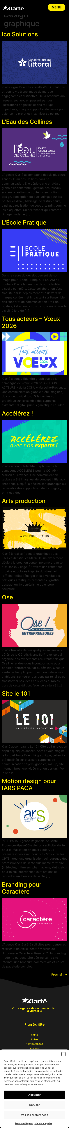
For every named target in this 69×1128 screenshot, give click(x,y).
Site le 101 (16, 693)
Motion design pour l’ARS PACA (29, 784)
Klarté (34, 1034)
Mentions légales (24, 1123)
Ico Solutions (20, 34)
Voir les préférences (34, 1115)
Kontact (34, 1048)
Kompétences (34, 1044)
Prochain (59, 974)
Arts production (23, 500)
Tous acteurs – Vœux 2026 (31, 322)
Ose (7, 597)
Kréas (34, 1039)
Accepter (34, 1094)
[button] (63, 1054)
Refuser (34, 1105)
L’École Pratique (24, 222)
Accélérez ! (17, 413)
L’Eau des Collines (27, 121)
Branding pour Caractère (21, 888)
